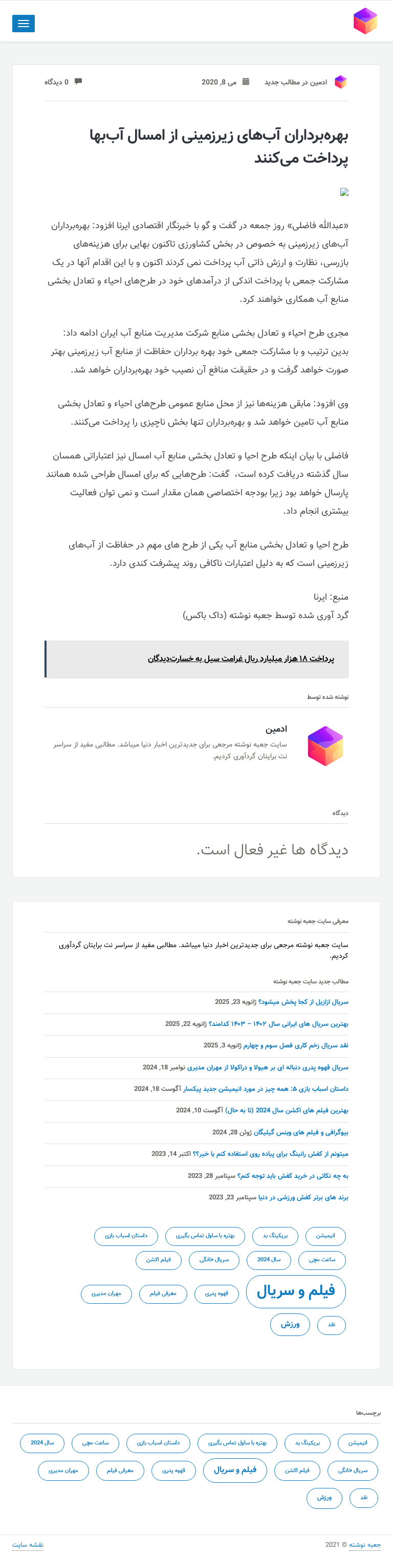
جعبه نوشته (365, 1545)
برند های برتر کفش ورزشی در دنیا (303, 1198)
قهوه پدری (216, 1293)
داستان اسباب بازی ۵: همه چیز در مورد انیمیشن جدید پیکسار (265, 1089)
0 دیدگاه (60, 83)
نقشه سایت (27, 1545)
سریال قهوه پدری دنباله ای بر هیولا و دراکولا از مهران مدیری (267, 1068)
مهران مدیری (106, 1293)
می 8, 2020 (222, 83)
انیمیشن (325, 1236)
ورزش (290, 1324)
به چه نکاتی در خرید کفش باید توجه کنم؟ (292, 1176)
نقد (331, 1325)
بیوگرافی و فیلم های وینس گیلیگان (301, 1133)
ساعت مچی (322, 1260)
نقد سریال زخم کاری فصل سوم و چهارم (296, 1046)
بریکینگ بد (275, 1236)
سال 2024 (268, 1260)
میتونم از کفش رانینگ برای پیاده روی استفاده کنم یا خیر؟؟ (270, 1154)
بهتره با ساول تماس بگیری (205, 1236)
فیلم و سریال (296, 1291)
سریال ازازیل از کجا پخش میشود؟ (303, 1002)
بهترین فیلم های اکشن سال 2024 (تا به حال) (286, 1111)
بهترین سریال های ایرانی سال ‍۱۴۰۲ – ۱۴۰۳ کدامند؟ (278, 1024)
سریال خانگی (214, 1260)
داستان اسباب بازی (126, 1236)
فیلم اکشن (158, 1260)
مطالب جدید (282, 83)
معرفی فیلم (163, 1293)
